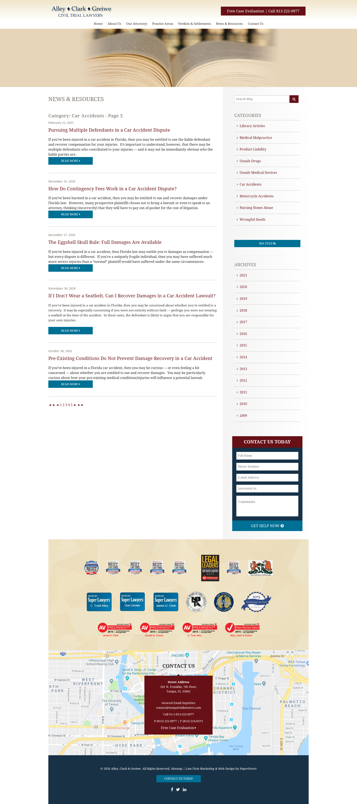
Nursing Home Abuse (256, 208)
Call (283, 11)
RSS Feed (266, 243)
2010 (243, 404)
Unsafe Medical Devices (258, 173)
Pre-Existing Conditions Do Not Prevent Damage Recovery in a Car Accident (130, 358)
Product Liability (253, 149)
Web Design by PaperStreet (237, 768)
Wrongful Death (252, 220)
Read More (70, 160)
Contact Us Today (178, 778)
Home (98, 24)
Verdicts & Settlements (194, 24)
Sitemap (176, 768)
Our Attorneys (136, 24)
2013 (243, 369)
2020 (243, 287)
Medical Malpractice (256, 138)
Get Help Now (266, 526)
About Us (114, 24)
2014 (243, 357)
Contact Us (255, 24)
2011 (243, 392)
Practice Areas (162, 24)
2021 (243, 275)
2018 (243, 310)
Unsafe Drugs (250, 161)
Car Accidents (250, 184)
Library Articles (252, 126)
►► (80, 405)
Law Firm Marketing (200, 768)
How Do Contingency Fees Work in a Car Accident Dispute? (112, 188)
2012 (243, 380)
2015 (243, 345)
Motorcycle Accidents (257, 196)
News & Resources (229, 24)
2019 (243, 299)
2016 (243, 334)
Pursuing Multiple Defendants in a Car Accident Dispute (109, 130)
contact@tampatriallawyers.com (178, 707)
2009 (243, 416)
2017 (243, 322)
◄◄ (51, 405)
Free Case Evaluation (245, 11)
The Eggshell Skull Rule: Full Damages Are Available (105, 242)
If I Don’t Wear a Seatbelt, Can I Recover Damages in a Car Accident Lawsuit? (131, 295)
